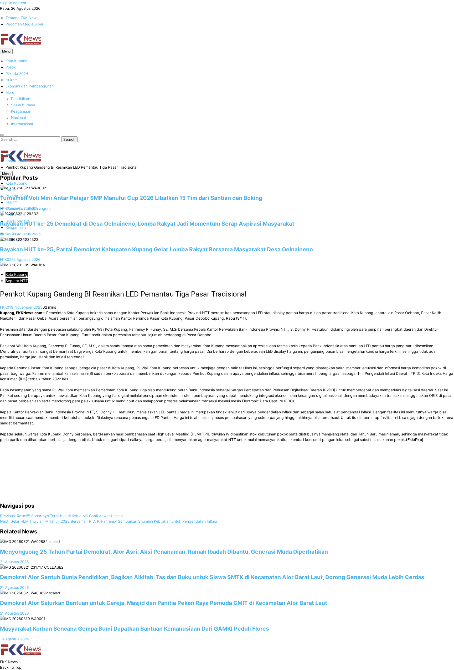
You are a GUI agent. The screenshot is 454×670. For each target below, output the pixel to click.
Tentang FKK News (22, 17)
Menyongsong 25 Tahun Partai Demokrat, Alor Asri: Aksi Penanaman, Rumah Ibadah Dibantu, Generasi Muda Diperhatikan (164, 551)
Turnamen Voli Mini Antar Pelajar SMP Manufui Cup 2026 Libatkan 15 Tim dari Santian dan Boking (131, 198)
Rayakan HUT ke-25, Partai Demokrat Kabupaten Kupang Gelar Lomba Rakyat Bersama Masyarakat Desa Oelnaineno (156, 249)
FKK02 (5, 208)
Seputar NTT (17, 280)
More (10, 92)
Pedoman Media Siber (24, 24)
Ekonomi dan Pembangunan (30, 86)
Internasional (22, 124)
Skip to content (13, 3)
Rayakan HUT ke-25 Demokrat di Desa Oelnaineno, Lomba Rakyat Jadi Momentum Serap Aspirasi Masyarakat (147, 223)
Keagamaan (21, 111)
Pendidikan (20, 98)
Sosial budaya (23, 105)
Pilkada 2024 (17, 73)
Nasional (18, 117)
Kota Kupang (17, 61)
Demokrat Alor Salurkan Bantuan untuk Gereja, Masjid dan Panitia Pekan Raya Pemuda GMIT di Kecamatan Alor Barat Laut (164, 603)
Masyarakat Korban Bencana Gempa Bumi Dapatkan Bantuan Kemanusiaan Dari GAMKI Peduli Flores (134, 628)
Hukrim (12, 79)
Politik (11, 67)
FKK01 (5, 307)
